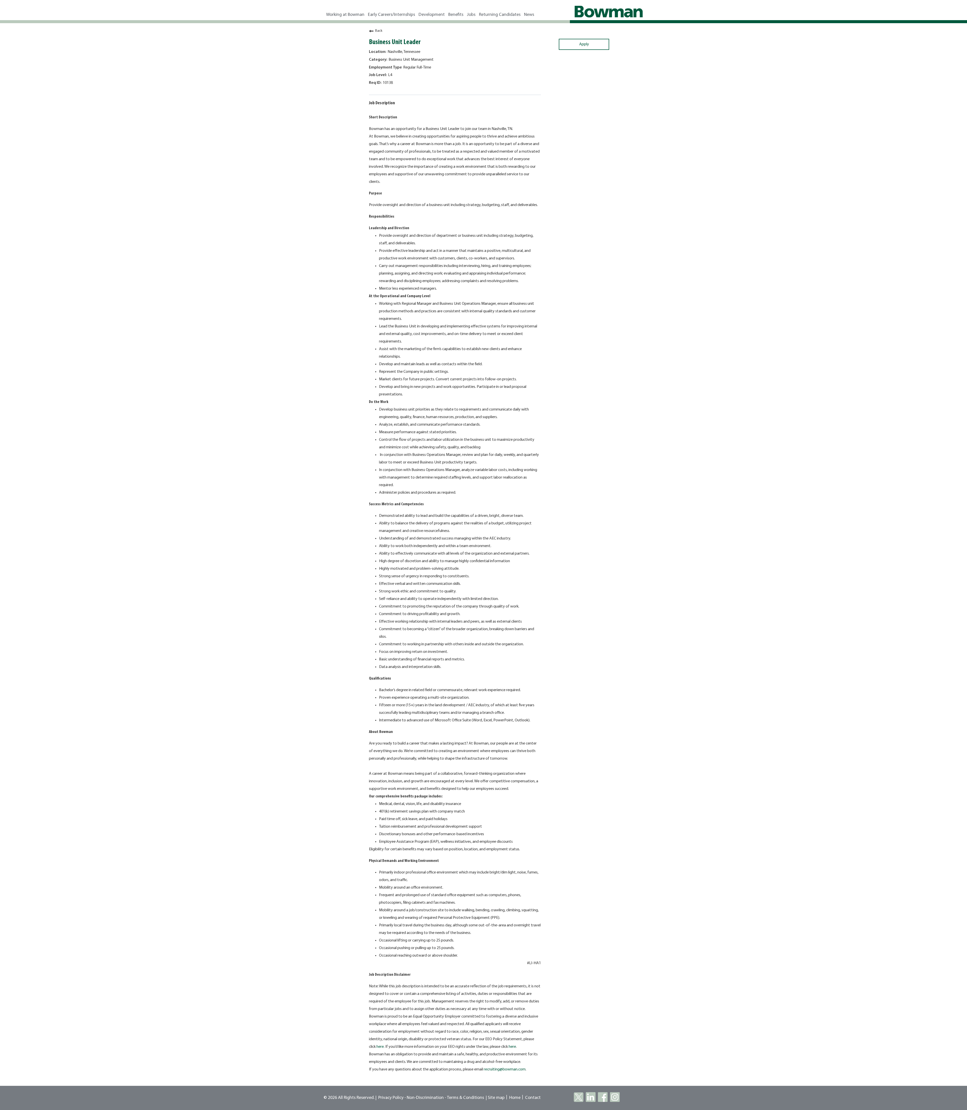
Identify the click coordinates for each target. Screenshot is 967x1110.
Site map (496, 1097)
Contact (533, 1097)
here (380, 1047)
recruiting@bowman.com (505, 1069)
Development (432, 14)
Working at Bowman (345, 14)
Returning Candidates (500, 14)
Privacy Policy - (392, 1097)
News (529, 14)
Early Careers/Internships (391, 14)
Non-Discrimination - (427, 1097)
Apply (584, 44)
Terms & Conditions (465, 1097)
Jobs (471, 14)
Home (515, 1097)
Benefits (455, 14)
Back (378, 31)
